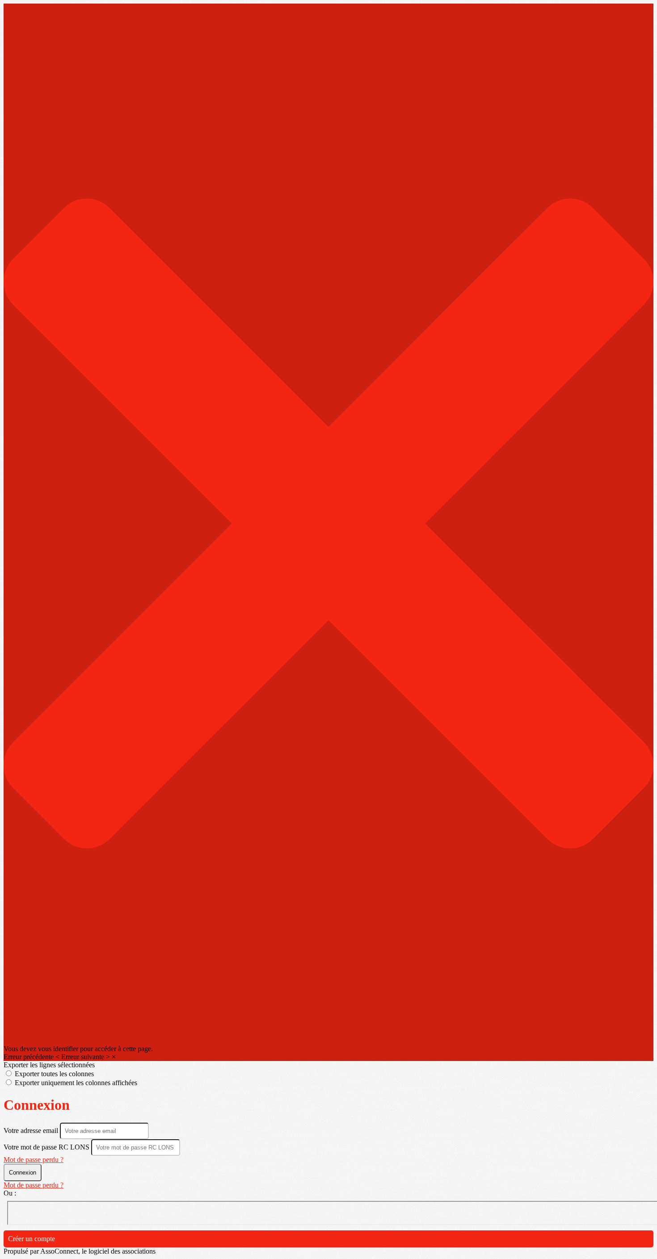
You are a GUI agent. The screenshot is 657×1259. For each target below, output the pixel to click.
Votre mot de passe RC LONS (46, 1147)
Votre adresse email (32, 1130)
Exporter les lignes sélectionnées (49, 1065)
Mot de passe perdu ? (33, 1159)
